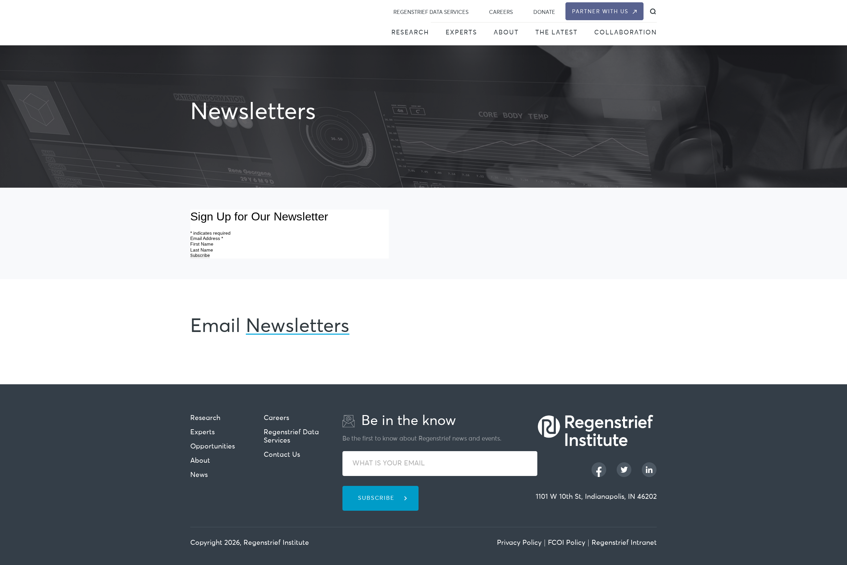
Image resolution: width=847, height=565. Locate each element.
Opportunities (212, 446)
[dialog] (653, 11)
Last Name (202, 250)
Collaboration (625, 32)
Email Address (206, 238)
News (199, 475)
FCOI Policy (566, 543)
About (506, 32)
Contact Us (282, 454)
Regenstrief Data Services (430, 12)
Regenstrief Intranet (624, 543)
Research (410, 32)
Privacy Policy (519, 543)
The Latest (556, 32)
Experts (461, 32)
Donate (544, 12)
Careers (501, 12)
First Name (202, 244)
